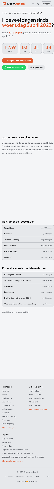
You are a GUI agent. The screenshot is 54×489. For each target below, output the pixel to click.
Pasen (4, 394)
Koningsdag (7, 398)
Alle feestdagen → (10, 428)
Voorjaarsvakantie (36, 398)
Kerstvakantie (35, 394)
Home (4, 13)
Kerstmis (6, 391)
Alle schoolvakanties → (39, 409)
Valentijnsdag (8, 409)
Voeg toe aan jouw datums (19, 61)
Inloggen (46, 3)
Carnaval (6, 413)
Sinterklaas (7, 402)
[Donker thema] (38, 3)
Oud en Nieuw (8, 405)
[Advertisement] (27, 102)
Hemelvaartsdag (9, 416)
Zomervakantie (35, 405)
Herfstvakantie (35, 391)
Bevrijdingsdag (8, 423)
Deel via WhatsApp (15, 67)
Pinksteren (6, 420)
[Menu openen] (33, 3)
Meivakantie (34, 402)
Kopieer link (38, 67)
